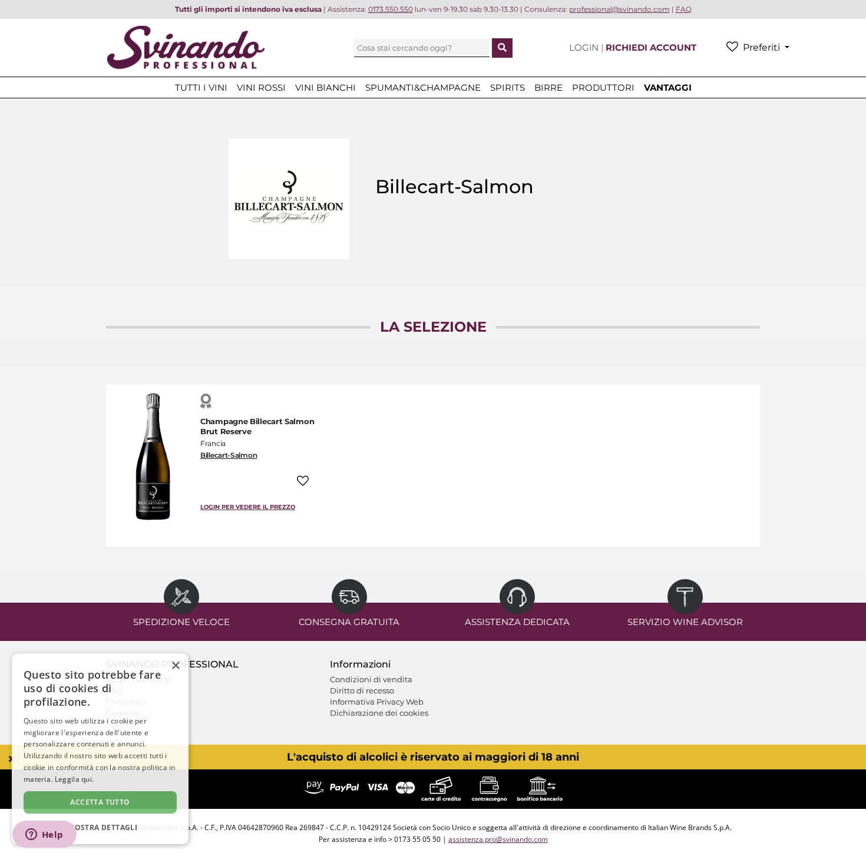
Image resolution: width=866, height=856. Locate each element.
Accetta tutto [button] (100, 802)
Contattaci (126, 701)
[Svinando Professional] (185, 46)
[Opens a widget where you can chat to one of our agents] (44, 835)
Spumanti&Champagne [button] (423, 87)
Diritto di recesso (362, 690)
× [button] (175, 666)
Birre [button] (548, 87)
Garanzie (123, 713)
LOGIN (585, 47)
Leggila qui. (74, 779)
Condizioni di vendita (371, 679)
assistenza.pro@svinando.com (498, 839)
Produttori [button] (603, 87)
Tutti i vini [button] (201, 87)
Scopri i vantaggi (138, 679)
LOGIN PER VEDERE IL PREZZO (247, 507)
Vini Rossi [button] (261, 87)
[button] (100, 826)
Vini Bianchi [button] (325, 87)
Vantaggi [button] (668, 87)
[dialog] (100, 748)
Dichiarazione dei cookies (379, 713)
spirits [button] (507, 87)
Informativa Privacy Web (377, 701)
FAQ (114, 690)
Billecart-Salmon (228, 455)
